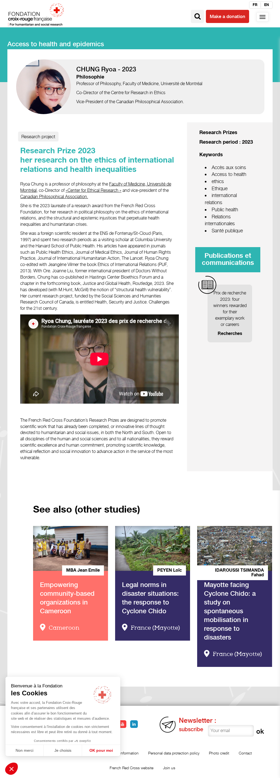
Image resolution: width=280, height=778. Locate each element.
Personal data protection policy (173, 753)
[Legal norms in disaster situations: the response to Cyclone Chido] (152, 548)
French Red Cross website (131, 767)
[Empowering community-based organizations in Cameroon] (70, 548)
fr (255, 5)
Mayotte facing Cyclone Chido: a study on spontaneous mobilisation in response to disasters (230, 611)
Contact (245, 753)
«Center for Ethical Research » (93, 190)
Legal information (124, 753)
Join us (169, 767)
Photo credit (219, 753)
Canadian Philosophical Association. (54, 196)
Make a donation (227, 16)
